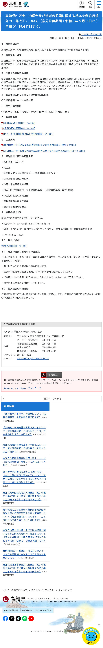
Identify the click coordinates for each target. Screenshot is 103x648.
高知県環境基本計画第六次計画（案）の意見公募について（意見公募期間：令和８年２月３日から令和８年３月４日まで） (24, 568)
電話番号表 (27, 610)
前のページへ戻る (53, 399)
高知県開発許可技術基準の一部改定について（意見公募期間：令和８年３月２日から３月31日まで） (24, 448)
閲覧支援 (82, 7)
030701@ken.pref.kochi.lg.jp (33, 358)
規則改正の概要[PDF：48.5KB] (19, 128)
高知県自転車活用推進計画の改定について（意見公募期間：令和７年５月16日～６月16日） (24, 461)
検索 (90, 7)
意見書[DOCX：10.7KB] (15, 246)
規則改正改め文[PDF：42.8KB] (19, 123)
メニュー (99, 7)
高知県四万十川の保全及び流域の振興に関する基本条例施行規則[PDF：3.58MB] (44, 151)
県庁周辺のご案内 (44, 610)
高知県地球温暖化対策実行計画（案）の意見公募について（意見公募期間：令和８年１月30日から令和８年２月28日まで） (24, 496)
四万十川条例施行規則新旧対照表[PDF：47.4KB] (28, 134)
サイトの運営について (16, 590)
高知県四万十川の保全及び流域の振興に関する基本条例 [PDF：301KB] (40, 145)
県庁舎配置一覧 (11, 610)
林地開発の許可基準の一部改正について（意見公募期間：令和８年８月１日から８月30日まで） (24, 554)
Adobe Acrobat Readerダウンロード (22, 388)
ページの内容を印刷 (91, 34)
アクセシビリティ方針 (42, 590)
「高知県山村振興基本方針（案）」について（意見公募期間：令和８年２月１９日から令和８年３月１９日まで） (24, 430)
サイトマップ (65, 590)
